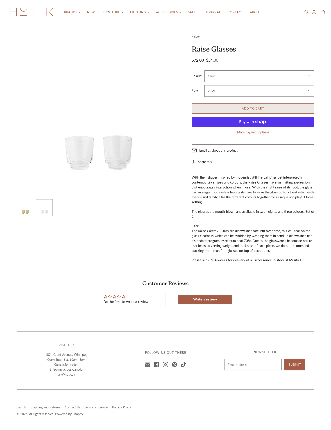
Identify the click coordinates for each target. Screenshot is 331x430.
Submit (295, 364)
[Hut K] (31, 12)
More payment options (253, 132)
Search (21, 407)
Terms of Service (96, 407)
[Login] (314, 12)
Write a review (205, 299)
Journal (213, 12)
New (91, 12)
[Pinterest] (174, 364)
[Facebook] (156, 364)
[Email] (147, 364)
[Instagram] (165, 364)
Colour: (197, 76)
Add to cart (253, 108)
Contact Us (72, 407)
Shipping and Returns (45, 407)
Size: (195, 91)
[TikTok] (183, 364)
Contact (235, 12)
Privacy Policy (121, 407)
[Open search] (306, 12)
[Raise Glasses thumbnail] (25, 207)
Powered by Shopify (69, 414)
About (255, 12)
